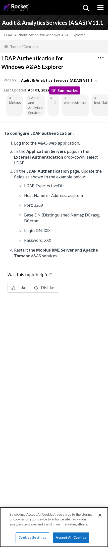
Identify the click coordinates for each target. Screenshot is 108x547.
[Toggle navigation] (100, 7)
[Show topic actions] (100, 58)
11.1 (53, 102)
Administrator (75, 102)
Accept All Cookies (71, 537)
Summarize (68, 90)
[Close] (99, 515)
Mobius (15, 102)
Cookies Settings (32, 537)
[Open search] (85, 7)
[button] (54, 46)
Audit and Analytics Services (35, 105)
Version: (10, 80)
